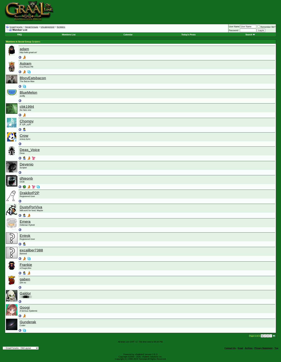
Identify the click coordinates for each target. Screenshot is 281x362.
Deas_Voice (30, 150)
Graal (240, 348)
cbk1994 (27, 107)
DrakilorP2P (29, 193)
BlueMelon (28, 92)
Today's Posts (188, 34)
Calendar (127, 34)
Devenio (26, 164)
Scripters (61, 27)
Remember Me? (268, 27)
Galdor (25, 293)
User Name (234, 26)
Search (248, 34)
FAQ (19, 34)
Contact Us (230, 348)
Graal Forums (16, 27)
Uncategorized (47, 27)
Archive (249, 348)
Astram (25, 63)
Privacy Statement (263, 348)
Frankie (26, 265)
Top (276, 348)
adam (24, 49)
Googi (25, 307)
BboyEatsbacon (33, 78)
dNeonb (26, 178)
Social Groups (31, 27)
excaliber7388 (31, 250)
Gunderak (28, 322)
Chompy (27, 121)
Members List (69, 34)
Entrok (25, 236)
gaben (25, 279)
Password (233, 30)
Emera (25, 222)
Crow (24, 136)
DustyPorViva (31, 207)
